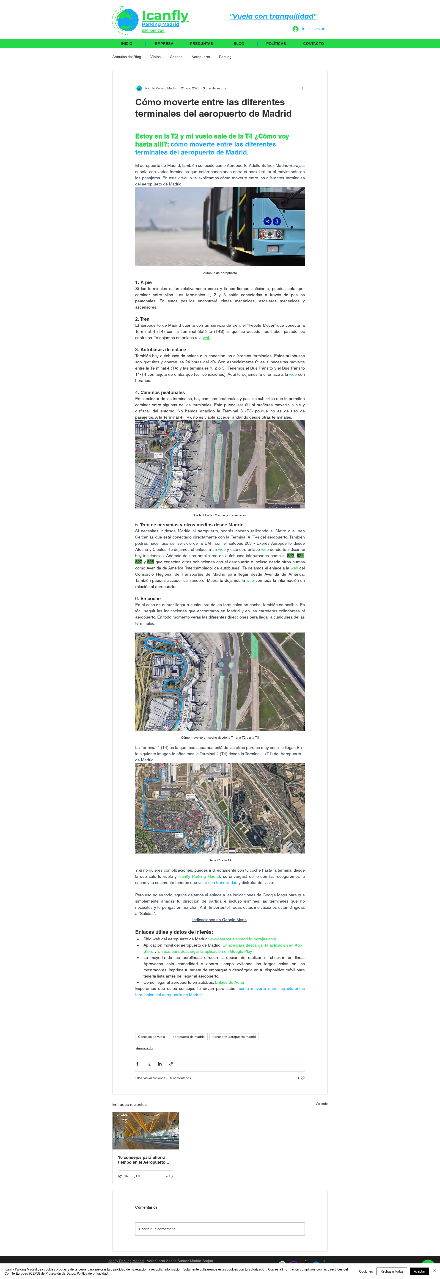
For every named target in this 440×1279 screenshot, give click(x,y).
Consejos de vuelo (151, 1037)
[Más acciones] (302, 88)
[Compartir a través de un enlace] (171, 1064)
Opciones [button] (366, 1271)
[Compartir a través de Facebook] (137, 1064)
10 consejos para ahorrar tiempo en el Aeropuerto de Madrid (144, 1160)
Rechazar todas (391, 1271)
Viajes (155, 57)
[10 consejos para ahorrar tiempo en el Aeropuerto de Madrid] (146, 1130)
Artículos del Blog (126, 57)
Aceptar (419, 1271)
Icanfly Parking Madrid (126, 1261)
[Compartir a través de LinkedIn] (160, 1064)
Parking (225, 57)
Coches (176, 57)
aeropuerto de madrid (189, 1037)
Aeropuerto (201, 57)
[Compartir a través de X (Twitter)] (148, 1064)
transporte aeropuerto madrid (234, 1037)
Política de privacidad (92, 1273)
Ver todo (322, 1103)
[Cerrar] (434, 1271)
